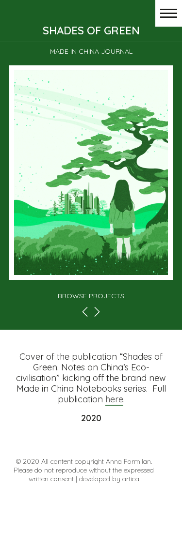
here (114, 399)
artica (130, 478)
